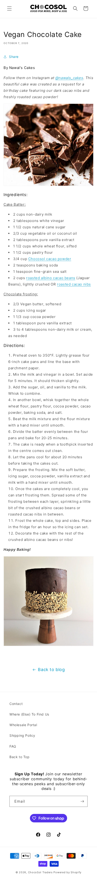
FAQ (12, 746)
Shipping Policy (22, 735)
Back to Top (19, 757)
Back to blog (51, 669)
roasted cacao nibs (74, 284)
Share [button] (14, 57)
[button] (9, 8)
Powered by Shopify (67, 872)
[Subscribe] (82, 801)
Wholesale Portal (23, 725)
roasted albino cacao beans (50, 278)
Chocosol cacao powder (49, 259)
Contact (16, 704)
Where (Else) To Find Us (29, 714)
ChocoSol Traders (40, 872)
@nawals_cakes (69, 78)
